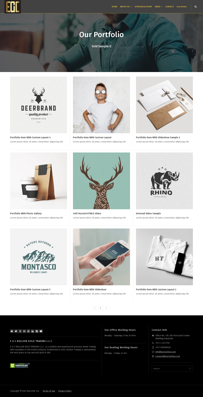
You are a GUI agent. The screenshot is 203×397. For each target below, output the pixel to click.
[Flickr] (24, 331)
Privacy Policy (64, 391)
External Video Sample (148, 213)
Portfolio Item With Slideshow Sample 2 (158, 137)
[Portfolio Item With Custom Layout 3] (42, 256)
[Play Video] (97, 180)
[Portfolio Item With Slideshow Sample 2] (168, 104)
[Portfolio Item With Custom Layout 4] (42, 104)
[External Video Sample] (168, 180)
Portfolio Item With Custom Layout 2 (156, 289)
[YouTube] (41, 331)
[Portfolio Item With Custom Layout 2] (168, 256)
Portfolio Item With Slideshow (89, 289)
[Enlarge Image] (34, 104)
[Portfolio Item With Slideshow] (105, 256)
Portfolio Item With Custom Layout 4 (30, 137)
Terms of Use (49, 391)
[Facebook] (20, 331)
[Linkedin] (32, 331)
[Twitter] (16, 331)
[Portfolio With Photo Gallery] (42, 180)
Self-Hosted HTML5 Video (87, 213)
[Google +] (28, 331)
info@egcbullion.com (165, 352)
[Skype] (37, 331)
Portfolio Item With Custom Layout (92, 137)
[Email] (12, 331)
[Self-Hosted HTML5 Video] (105, 180)
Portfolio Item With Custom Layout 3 (30, 289)
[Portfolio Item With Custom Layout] (105, 104)
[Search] (196, 6)
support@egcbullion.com (167, 356)
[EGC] (12, 6)
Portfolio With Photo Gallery (26, 213)
